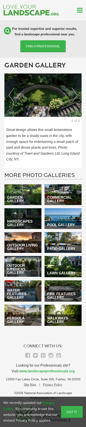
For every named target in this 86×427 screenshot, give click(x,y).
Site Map (30, 384)
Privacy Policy (52, 384)
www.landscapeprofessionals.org (47, 371)
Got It (72, 412)
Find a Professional (43, 46)
